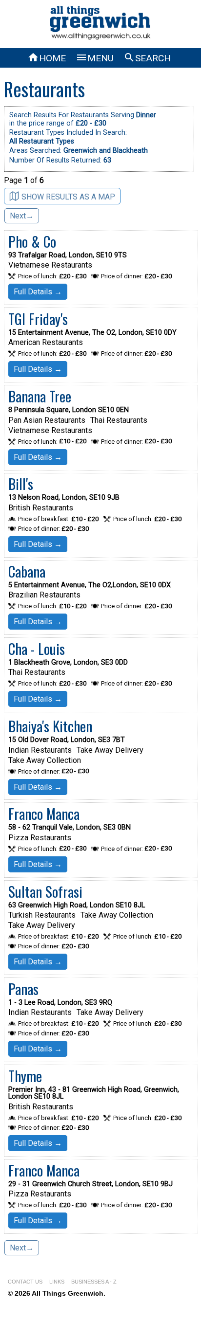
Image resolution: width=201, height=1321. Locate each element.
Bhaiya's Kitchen (50, 726)
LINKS (56, 1282)
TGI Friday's (38, 318)
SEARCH (147, 58)
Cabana (26, 571)
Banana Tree (39, 396)
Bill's (20, 483)
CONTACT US (25, 1282)
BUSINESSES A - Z (94, 1282)
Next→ (22, 215)
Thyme (25, 1076)
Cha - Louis (36, 648)
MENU (95, 58)
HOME (46, 58)
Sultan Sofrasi (45, 891)
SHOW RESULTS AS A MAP (68, 196)
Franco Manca (44, 813)
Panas (23, 988)
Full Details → (38, 291)
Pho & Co (32, 241)
